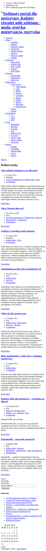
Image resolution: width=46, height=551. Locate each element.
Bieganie (14, 127)
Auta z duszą (16, 84)
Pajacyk (9, 514)
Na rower (14, 136)
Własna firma (16, 151)
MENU (4, 160)
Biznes (8, 144)
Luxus (13, 153)
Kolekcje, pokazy (17, 47)
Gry (12, 116)
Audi (18, 89)
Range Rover (21, 107)
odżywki (9, 280)
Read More (5, 204)
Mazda (18, 102)
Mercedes (19, 104)
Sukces (13, 156)
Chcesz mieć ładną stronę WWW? (19, 503)
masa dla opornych (34, 451)
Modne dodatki (17, 51)
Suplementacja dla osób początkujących (21, 269)
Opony (13, 109)
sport (27, 413)
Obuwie (14, 53)
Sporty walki (16, 138)
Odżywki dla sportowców (13, 313)
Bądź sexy (10, 60)
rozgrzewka (22, 220)
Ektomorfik (10, 451)
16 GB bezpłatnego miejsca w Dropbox (21, 498)
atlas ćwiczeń (11, 220)
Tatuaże (14, 69)
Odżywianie (15, 76)
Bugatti (18, 93)
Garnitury (14, 42)
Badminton (15, 124)
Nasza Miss (15, 71)
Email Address (7, 485)
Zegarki (14, 58)
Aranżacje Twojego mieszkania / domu (21, 500)
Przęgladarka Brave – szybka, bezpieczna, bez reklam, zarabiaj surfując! (24, 517)
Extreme (14, 129)
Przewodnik (15, 62)
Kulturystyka (16, 133)
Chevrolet (19, 96)
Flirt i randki (15, 67)
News (38, 180)
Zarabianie (15, 149)
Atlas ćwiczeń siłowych (12, 208)
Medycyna (15, 80)
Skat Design (21, 549)
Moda (8, 40)
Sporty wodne (16, 140)
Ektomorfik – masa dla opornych (18, 439)
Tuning (13, 111)
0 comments (10, 182)
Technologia (10, 113)
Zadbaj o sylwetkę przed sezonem (18, 231)
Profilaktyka (15, 78)
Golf (12, 131)
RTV (13, 120)
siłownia (17, 325)
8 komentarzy (11, 453)
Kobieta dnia (16, 64)
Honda (18, 98)
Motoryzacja (11, 82)
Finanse (14, 147)
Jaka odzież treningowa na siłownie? (19, 170)
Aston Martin (21, 87)
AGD (13, 118)
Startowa (9, 38)
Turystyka (15, 142)
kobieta (9, 413)
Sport (8, 122)
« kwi (3, 547)
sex (14, 413)
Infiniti (18, 100)
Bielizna (14, 44)
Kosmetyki (15, 49)
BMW (18, 91)
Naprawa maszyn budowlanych (18, 511)
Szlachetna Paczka (13, 520)
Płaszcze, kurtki (17, 56)
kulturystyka (21, 451)
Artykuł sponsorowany (15, 180)
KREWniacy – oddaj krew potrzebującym (22, 509)
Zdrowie (9, 73)
